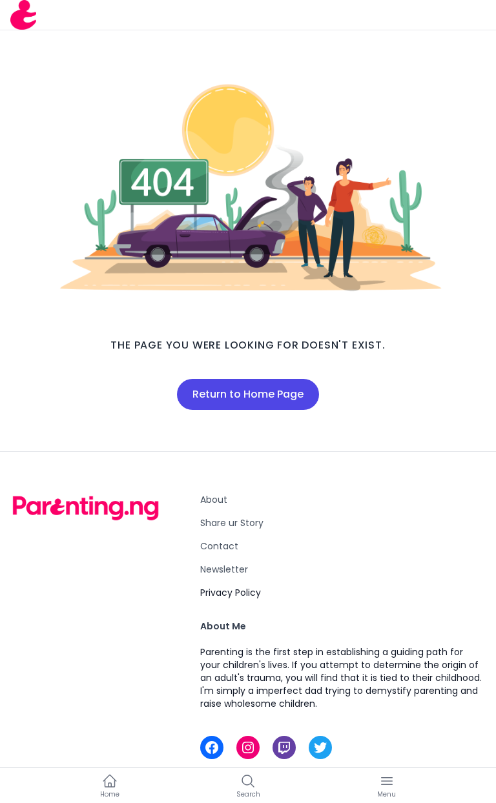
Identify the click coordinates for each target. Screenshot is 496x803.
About (213, 499)
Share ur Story (232, 522)
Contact (219, 546)
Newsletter (224, 569)
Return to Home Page (248, 394)
